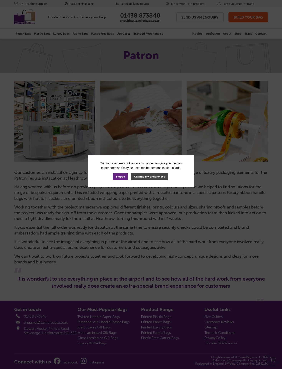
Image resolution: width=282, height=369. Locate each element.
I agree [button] (120, 176)
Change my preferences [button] (149, 176)
